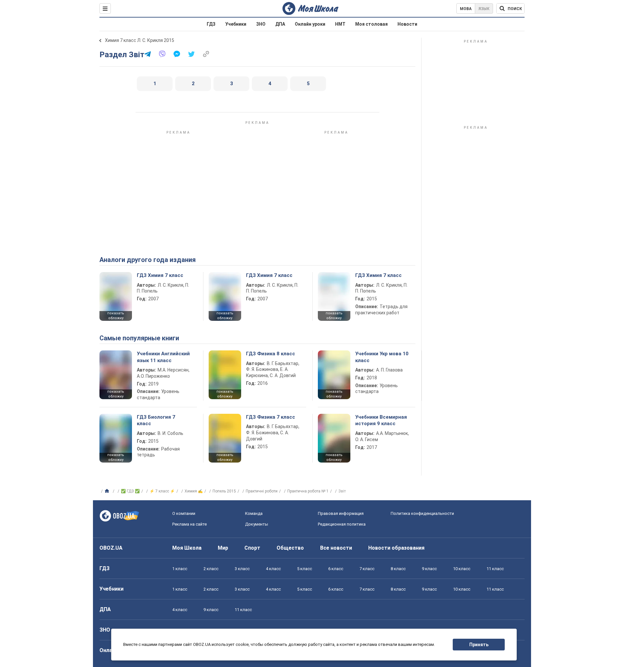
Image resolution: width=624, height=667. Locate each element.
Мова (466, 9)
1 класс (179, 568)
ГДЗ (211, 24)
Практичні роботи (262, 491)
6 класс (335, 568)
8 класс (398, 568)
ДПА (280, 24)
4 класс (273, 568)
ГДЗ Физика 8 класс (270, 354)
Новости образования (396, 548)
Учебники (235, 24)
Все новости (336, 548)
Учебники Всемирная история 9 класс (381, 420)
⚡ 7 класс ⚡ (162, 491)
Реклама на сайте (189, 524)
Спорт (252, 548)
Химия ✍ (194, 491)
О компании (183, 513)
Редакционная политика (342, 524)
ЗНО (261, 24)
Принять (478, 644)
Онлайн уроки (310, 24)
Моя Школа (187, 548)
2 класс (210, 568)
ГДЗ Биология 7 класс (156, 420)
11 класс (495, 568)
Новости (407, 24)
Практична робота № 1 (308, 491)
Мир (223, 548)
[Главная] (107, 491)
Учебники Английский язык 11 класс (163, 357)
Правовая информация (341, 513)
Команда (254, 513)
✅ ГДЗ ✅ (130, 491)
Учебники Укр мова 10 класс (382, 357)
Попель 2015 (224, 491)
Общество (290, 548)
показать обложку (115, 315)
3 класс (242, 568)
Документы (256, 524)
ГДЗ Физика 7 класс (270, 417)
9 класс (429, 568)
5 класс (304, 568)
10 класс (461, 568)
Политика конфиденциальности (422, 513)
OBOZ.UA (111, 548)
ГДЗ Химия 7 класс (160, 275)
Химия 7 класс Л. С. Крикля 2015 (139, 40)
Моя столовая (371, 24)
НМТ (340, 24)
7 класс (366, 568)
